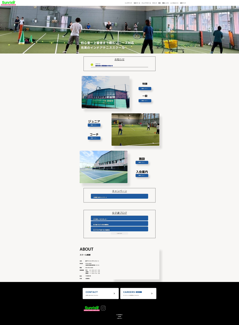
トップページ (128, 3)
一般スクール (136, 3)
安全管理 (119, 316)
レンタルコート (175, 3)
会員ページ (183, 3)
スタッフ (154, 3)
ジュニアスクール (146, 3)
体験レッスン (165, 3)
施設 (159, 3)
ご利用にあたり (119, 318)
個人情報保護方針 (119, 314)
